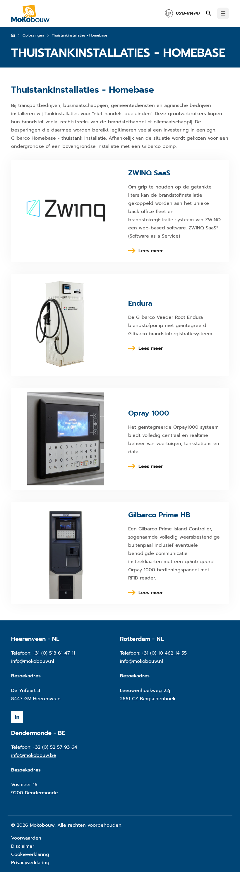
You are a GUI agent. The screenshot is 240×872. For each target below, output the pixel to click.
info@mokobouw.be (33, 755)
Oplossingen (33, 35)
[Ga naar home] (13, 35)
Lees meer (150, 250)
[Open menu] (223, 13)
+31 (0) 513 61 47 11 (54, 653)
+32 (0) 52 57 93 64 (55, 747)
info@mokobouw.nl (32, 661)
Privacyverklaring (30, 862)
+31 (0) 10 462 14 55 (164, 653)
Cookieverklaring (30, 854)
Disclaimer (22, 846)
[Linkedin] (17, 717)
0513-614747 (188, 13)
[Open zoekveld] (208, 13)
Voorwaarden (26, 838)
